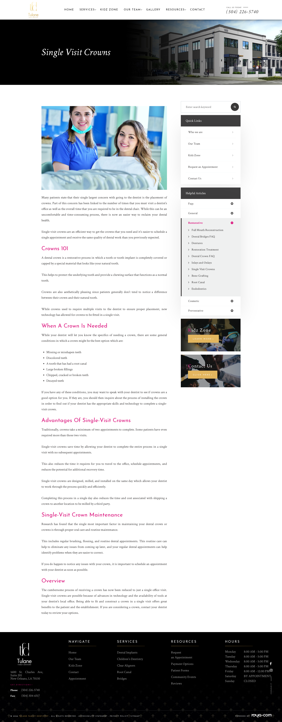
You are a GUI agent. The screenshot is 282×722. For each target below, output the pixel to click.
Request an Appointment (203, 167)
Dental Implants (127, 652)
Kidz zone (109, 9)
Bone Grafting (200, 276)
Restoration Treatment (205, 249)
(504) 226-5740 (30, 690)
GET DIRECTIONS (20, 685)
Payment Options (182, 664)
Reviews (176, 683)
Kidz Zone (194, 155)
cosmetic (193, 301)
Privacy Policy (119, 716)
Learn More (202, 339)
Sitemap (135, 716)
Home (69, 9)
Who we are (195, 132)
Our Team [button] (132, 9)
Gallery (153, 9)
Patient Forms (180, 670)
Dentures (197, 243)
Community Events (183, 677)
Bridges (122, 678)
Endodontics (199, 289)
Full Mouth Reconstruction (207, 230)
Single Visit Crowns (203, 269)
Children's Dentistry (130, 659)
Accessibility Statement (92, 716)
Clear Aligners (126, 665)
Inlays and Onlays (202, 263)
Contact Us (194, 178)
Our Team (194, 144)
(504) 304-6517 (30, 696)
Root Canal (198, 282)
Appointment (77, 678)
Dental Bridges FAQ (203, 236)
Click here (202, 375)
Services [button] (87, 9)
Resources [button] (175, 9)
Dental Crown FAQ (203, 256)
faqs (190, 203)
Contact (197, 9)
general (192, 213)
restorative (195, 222)
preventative (195, 310)
